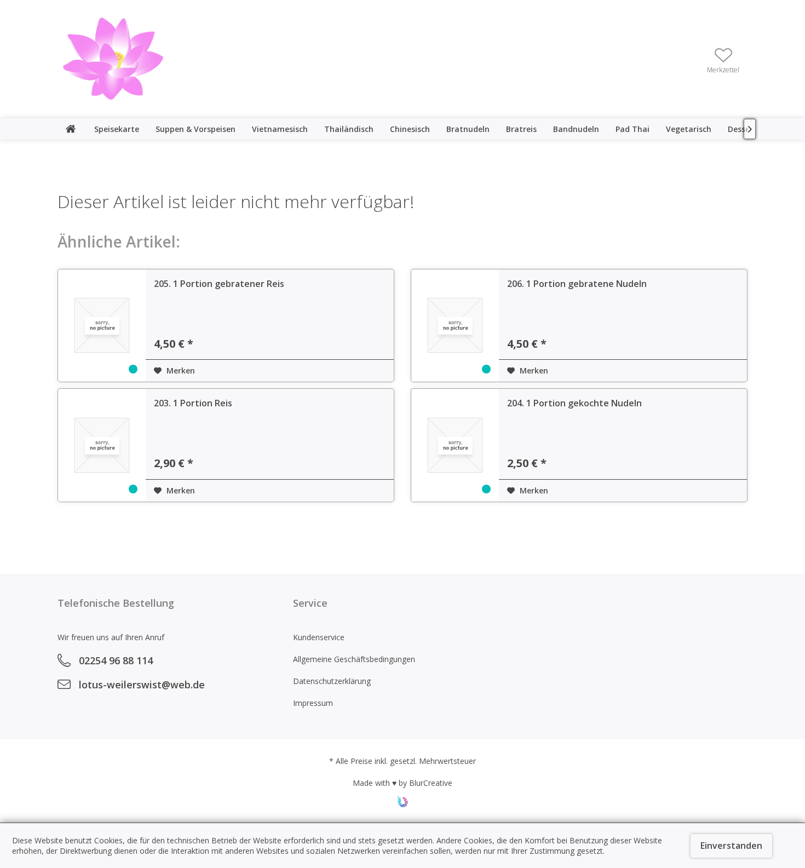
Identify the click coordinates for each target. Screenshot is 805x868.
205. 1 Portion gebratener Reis (219, 284)
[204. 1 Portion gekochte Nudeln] (455, 445)
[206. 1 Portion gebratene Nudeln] (455, 325)
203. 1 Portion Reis (193, 403)
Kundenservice (318, 637)
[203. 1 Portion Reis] (102, 445)
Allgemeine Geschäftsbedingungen (354, 659)
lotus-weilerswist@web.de (142, 684)
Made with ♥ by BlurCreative (402, 783)
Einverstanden (731, 846)
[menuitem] (723, 60)
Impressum (313, 703)
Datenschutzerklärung (332, 681)
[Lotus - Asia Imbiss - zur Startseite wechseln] (113, 59)
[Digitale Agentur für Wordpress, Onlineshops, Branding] (402, 804)
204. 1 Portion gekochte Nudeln (574, 403)
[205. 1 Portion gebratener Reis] (102, 325)
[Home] (71, 129)
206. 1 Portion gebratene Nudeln (577, 284)
